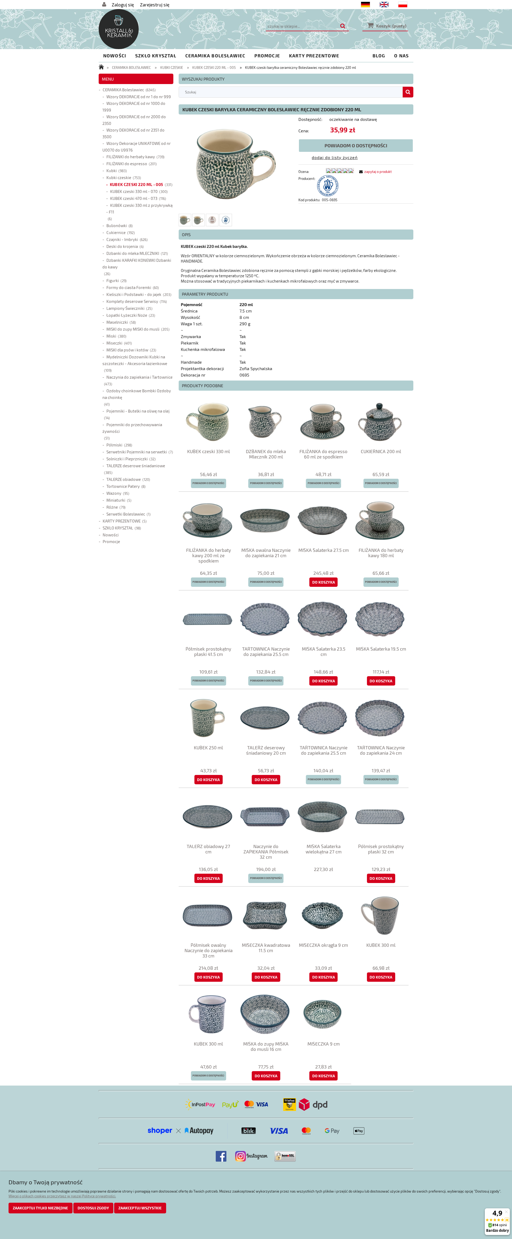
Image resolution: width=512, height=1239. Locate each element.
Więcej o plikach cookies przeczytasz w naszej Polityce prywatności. (62, 1196)
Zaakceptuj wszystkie (140, 1208)
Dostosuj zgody (93, 1208)
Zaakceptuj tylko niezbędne (40, 1208)
